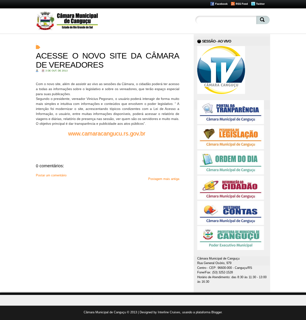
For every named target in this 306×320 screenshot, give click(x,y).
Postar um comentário (51, 175)
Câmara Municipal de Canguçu (105, 312)
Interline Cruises (169, 312)
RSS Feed (242, 3)
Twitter (260, 3)
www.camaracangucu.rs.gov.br (107, 133)
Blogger (216, 312)
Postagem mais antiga (163, 179)
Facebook (221, 3)
